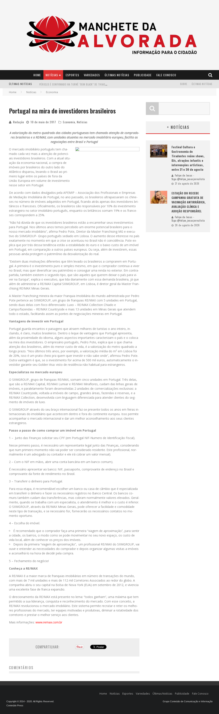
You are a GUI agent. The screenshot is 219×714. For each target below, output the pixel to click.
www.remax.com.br (49, 622)
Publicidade (143, 75)
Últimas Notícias (117, 75)
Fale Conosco (166, 75)
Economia (69, 122)
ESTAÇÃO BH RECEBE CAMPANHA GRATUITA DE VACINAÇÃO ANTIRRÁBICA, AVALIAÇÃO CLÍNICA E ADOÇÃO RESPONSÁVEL (189, 202)
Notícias (52, 75)
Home (37, 75)
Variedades (92, 75)
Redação (18, 122)
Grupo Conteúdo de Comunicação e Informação (188, 701)
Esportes (72, 75)
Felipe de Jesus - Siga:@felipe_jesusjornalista (188, 177)
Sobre (183, 84)
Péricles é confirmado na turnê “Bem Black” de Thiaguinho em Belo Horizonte (88, 84)
